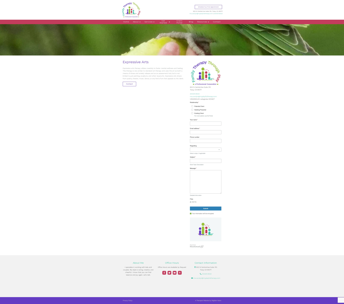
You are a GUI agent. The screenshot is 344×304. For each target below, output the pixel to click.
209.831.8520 (218, 13)
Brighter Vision (216, 300)
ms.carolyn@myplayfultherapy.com (201, 13)
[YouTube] (174, 273)
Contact (217, 22)
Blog (191, 22)
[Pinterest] (180, 273)
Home (126, 22)
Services (149, 22)
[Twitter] (169, 273)
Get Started (163, 22)
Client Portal (179, 22)
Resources (202, 22)
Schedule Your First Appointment (208, 7)
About (136, 22)
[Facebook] (164, 273)
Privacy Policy (127, 300)
